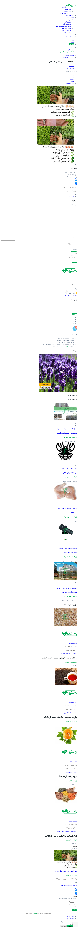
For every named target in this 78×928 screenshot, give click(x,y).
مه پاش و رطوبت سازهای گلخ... (67, 433)
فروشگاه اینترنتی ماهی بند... (68, 473)
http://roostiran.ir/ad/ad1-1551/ (69, 886)
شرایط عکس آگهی (66, 24)
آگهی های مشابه (70, 83)
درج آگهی (68, 20)
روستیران (35, 913)
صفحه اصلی (71, 48)
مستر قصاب (73, 512)
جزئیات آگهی (71, 50)
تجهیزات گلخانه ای (72, 429)
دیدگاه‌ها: (74, 249)
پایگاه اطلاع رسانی (69, 16)
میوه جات (66, 772)
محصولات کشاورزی (69, 55)
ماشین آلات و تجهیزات (62, 429)
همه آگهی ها (68, 9)
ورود (73, 40)
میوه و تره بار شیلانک (67, 776)
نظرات (72, 81)
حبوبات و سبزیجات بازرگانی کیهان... (61, 836)
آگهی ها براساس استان (65, 13)
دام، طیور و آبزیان (66, 469)
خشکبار (75, 713)
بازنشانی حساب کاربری (72, 926)
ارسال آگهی (71, 44)
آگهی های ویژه (67, 11)
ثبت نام (72, 42)
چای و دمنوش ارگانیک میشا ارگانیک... (59, 717)
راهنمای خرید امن (66, 28)
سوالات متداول (67, 33)
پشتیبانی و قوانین (69, 18)
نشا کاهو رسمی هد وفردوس (67, 52)
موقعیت (72, 79)
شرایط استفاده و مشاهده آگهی (63, 26)
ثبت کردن (75, 910)
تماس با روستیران (70, 37)
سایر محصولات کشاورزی (71, 831)
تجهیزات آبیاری (73, 548)
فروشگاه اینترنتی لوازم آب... (68, 552)
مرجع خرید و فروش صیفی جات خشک (59, 658)
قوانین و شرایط (67, 22)
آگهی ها (64, 7)
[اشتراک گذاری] (39, 184)
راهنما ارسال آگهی (66, 30)
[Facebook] (39, 179)
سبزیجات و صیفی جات (68, 57)
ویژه (73, 75)
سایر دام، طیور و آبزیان (63, 508)
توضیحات (71, 77)
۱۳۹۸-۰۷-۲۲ (71, 66)
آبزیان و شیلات (73, 469)
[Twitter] (39, 181)
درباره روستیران (70, 35)
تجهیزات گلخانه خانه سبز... (68, 592)
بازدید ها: (70, 68)
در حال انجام (63, 926)
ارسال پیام (74, 314)
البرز (76, 333)
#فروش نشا (71, 197)
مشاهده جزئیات (73, 643)
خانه (65, 5)
